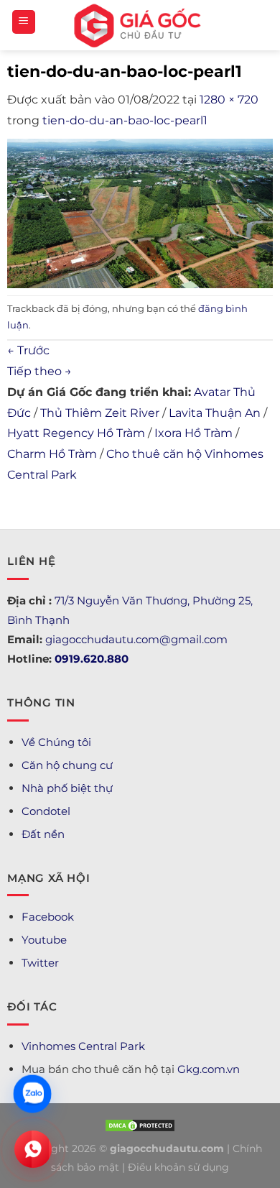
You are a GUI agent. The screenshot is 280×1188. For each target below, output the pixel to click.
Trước (28, 350)
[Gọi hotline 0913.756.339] (33, 1149)
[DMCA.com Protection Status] (140, 1124)
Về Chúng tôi (56, 742)
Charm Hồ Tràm (52, 454)
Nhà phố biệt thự (67, 788)
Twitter (40, 963)
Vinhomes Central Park (83, 1046)
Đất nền (43, 834)
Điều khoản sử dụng (178, 1167)
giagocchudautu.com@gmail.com (136, 639)
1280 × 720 (229, 99)
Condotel (46, 811)
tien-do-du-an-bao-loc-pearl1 (124, 120)
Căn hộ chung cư (67, 765)
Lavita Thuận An (215, 413)
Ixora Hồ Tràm (193, 433)
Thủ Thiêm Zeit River (99, 413)
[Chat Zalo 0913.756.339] (32, 1094)
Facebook (48, 917)
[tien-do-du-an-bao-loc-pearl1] (140, 212)
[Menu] (23, 22)
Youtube (44, 940)
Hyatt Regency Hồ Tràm (76, 433)
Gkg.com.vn (208, 1069)
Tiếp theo (39, 371)
